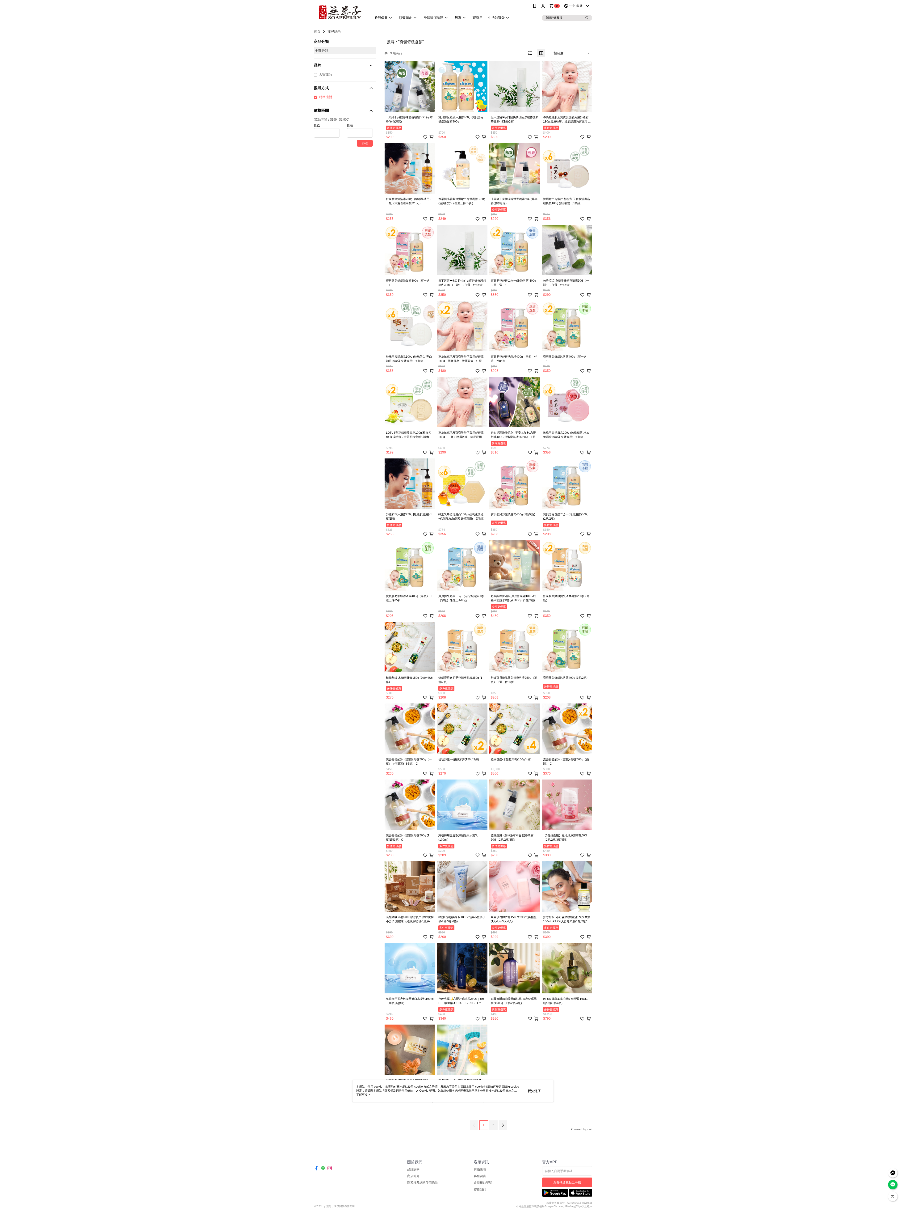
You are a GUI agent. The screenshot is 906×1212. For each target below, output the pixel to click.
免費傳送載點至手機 (567, 1182)
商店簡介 (413, 1176)
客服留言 (480, 1176)
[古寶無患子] (340, 12)
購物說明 (480, 1169)
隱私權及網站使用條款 (422, 1182)
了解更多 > (363, 1094)
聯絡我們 (480, 1189)
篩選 (365, 143)
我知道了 (534, 1091)
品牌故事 (413, 1169)
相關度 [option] (558, 53)
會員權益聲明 (483, 1182)
